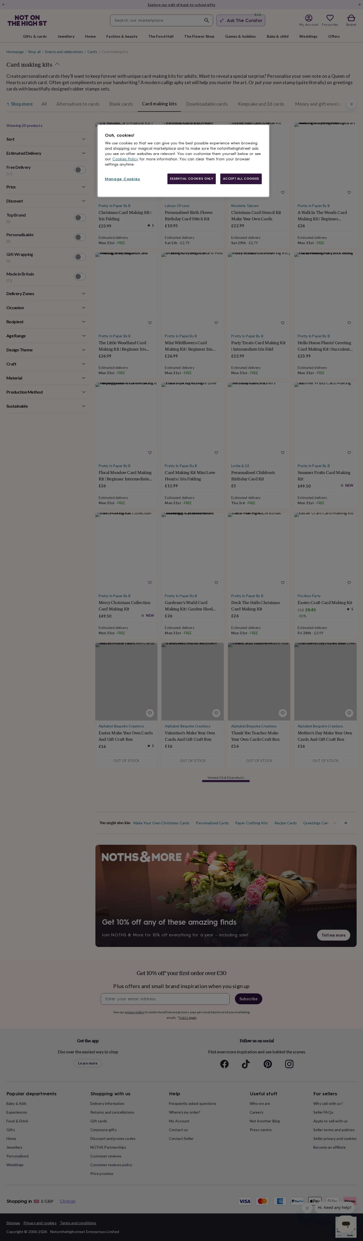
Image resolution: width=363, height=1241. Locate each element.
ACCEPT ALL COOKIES (241, 178)
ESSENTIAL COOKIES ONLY (191, 178)
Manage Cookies (122, 179)
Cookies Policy (125, 159)
